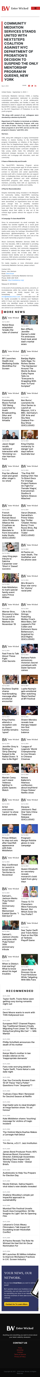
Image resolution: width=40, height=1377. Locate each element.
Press (20, 1348)
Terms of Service (20, 1354)
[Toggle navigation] (35, 8)
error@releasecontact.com (11, 297)
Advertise (20, 1350)
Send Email (10, 273)
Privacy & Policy (20, 1356)
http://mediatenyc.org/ (16, 280)
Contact (20, 1352)
